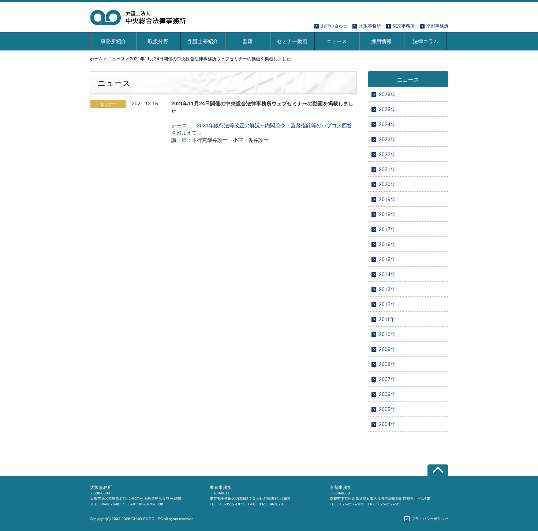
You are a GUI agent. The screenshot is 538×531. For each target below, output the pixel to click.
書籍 (247, 41)
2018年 (387, 214)
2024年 (387, 124)
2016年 (387, 244)
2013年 (387, 289)
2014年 (387, 274)
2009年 (387, 349)
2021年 (387, 169)
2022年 (387, 154)
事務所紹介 (113, 41)
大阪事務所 (370, 26)
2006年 (387, 394)
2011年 (387, 319)
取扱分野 (158, 41)
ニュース (336, 41)
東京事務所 (404, 26)
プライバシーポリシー (430, 519)
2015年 (387, 259)
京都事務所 (437, 26)
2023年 (387, 139)
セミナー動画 (292, 41)
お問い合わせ (334, 26)
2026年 (387, 94)
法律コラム (425, 41)
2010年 (387, 334)
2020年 (387, 184)
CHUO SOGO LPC (147, 519)
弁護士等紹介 (202, 41)
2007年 (387, 379)
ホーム (96, 58)
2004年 (387, 424)
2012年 (387, 304)
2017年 (387, 229)
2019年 (387, 199)
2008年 (387, 364)
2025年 (387, 109)
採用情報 (381, 41)
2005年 (387, 409)
